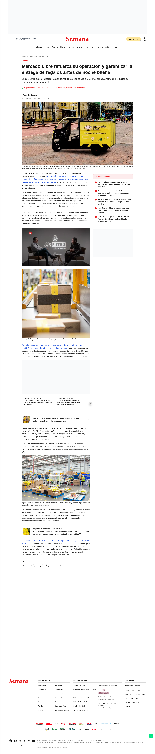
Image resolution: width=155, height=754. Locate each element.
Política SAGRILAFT (80, 702)
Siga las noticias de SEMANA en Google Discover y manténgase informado (54, 88)
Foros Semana (60, 690)
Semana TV (42, 690)
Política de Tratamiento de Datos (84, 690)
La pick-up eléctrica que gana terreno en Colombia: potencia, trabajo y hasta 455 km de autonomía (38, 402)
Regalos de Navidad (53, 566)
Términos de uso (79, 685)
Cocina (57, 702)
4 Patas (40, 710)
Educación (58, 685)
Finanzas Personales (62, 694)
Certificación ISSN (79, 706)
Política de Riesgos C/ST (81, 698)
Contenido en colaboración (39, 56)
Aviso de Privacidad (17, 746)
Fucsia (40, 706)
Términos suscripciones (81, 694)
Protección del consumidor (107, 685)
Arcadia (40, 698)
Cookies (127, 706)
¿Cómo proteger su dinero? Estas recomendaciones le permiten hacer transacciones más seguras (69, 402)
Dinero (40, 694)
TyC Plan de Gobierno (80, 710)
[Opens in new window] (15, 740)
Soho (40, 702)
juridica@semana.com (106, 699)
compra (40, 566)
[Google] (10, 740)
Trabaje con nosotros (132, 698)
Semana (25, 56)
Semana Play (42, 685)
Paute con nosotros (132, 702)
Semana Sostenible (62, 710)
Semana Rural (60, 698)
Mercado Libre (28, 566)
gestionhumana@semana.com (109, 708)
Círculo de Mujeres (61, 706)
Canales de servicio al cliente (135, 694)
